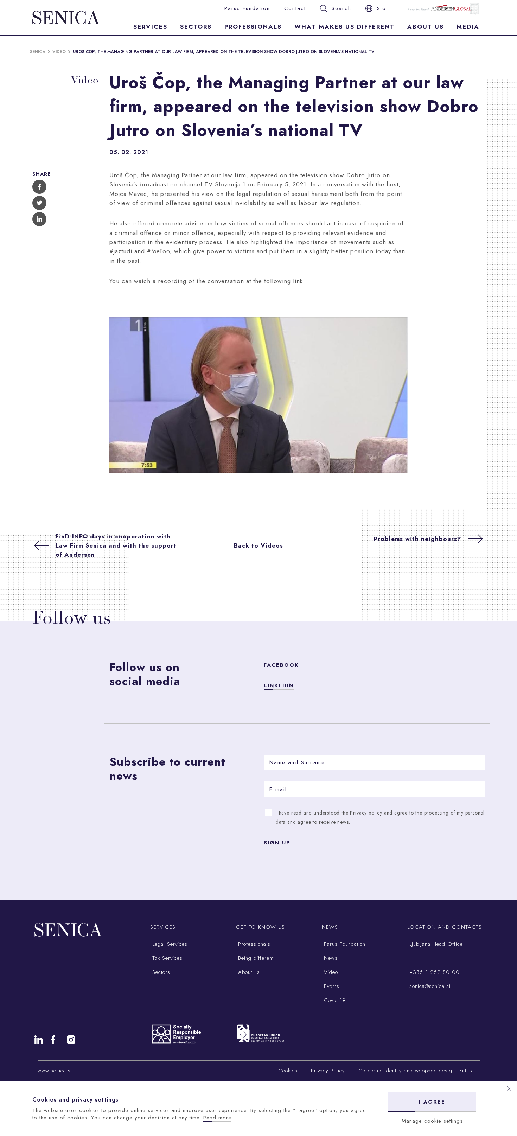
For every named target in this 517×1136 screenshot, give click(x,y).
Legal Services (168, 944)
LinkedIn (279, 685)
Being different (255, 958)
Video (59, 52)
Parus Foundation (343, 944)
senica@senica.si (429, 986)
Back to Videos (258, 545)
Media (468, 27)
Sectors (196, 27)
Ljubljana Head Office (435, 944)
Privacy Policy (328, 1070)
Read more (217, 1118)
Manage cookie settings (432, 1121)
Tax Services (166, 958)
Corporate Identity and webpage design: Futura (416, 1070)
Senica (37, 52)
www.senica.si (55, 1070)
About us (248, 972)
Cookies (288, 1070)
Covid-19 (334, 1000)
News (330, 958)
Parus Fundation (247, 8)
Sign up (277, 843)
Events (330, 986)
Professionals (253, 27)
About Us (425, 27)
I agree (432, 1102)
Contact (295, 8)
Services (150, 27)
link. (299, 281)
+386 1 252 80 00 (433, 972)
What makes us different (344, 27)
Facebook (281, 665)
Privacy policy (366, 812)
